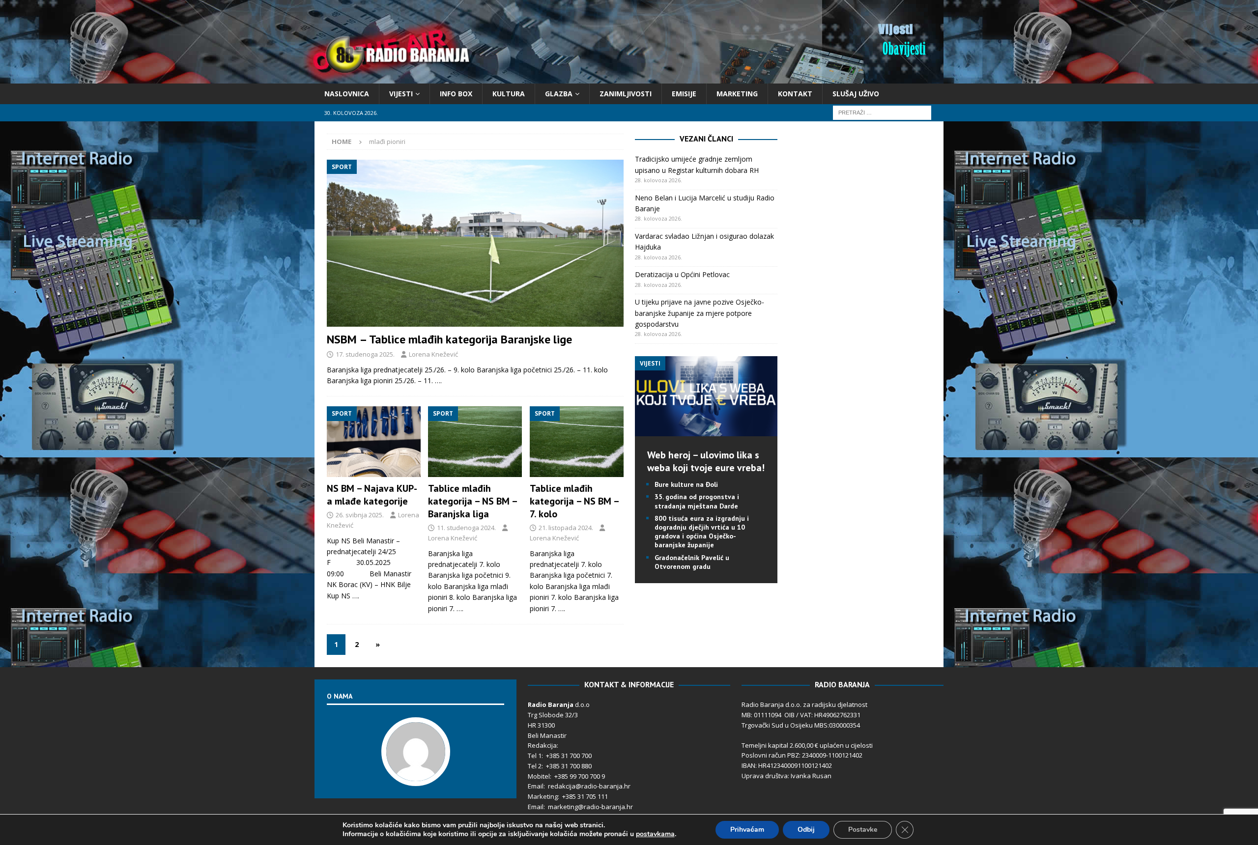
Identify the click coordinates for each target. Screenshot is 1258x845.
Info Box (456, 93)
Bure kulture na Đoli (686, 484)
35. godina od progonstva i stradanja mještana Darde (697, 501)
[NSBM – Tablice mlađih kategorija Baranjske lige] (475, 243)
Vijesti (401, 93)
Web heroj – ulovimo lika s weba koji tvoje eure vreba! (706, 461)
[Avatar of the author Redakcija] (415, 775)
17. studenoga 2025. (365, 354)
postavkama (655, 834)
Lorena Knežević (433, 354)
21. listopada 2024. (566, 527)
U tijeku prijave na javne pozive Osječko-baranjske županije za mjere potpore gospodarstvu (699, 313)
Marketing (737, 93)
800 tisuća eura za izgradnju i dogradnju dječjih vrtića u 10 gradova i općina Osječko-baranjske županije (702, 532)
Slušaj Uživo (855, 93)
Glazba (558, 93)
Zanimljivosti (626, 93)
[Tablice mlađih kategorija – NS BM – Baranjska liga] (475, 441)
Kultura (508, 93)
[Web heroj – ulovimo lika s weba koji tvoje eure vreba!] (706, 430)
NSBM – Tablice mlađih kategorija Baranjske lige (449, 339)
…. (438, 380)
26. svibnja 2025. (360, 514)
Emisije (684, 93)
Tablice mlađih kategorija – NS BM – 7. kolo (574, 501)
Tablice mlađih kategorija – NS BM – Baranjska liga (472, 501)
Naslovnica (346, 93)
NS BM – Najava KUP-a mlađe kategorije (372, 494)
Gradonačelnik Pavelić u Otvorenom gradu (692, 562)
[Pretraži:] (882, 112)
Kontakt (795, 93)
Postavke (862, 829)
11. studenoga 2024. (466, 527)
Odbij (806, 829)
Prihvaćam (747, 829)
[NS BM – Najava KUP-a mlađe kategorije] (374, 441)
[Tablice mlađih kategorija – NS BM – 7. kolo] (577, 441)
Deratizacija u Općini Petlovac (682, 274)
